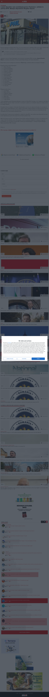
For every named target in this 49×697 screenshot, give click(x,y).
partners (9, 342)
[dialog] (24, 348)
